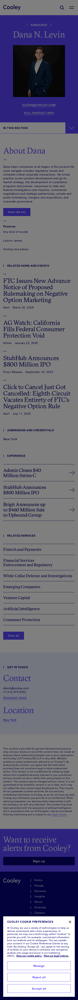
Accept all (39, 988)
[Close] (70, 922)
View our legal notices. (56, 955)
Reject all (39, 977)
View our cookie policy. (29, 955)
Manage (39, 965)
